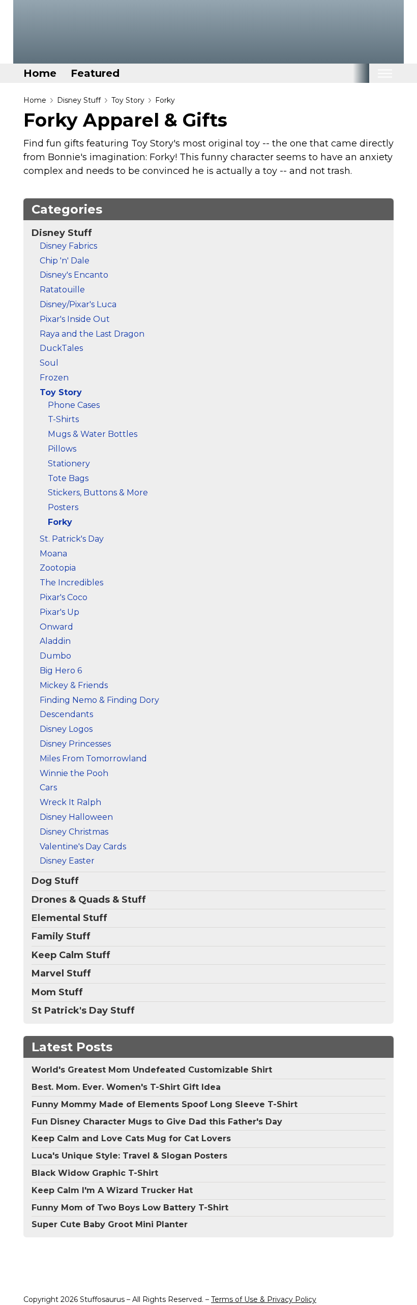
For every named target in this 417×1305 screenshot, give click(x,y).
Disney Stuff (79, 100)
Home (39, 73)
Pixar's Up (59, 612)
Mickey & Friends (74, 685)
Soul (49, 363)
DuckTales (61, 348)
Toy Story (127, 100)
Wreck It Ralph (70, 802)
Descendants (66, 714)
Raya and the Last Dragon (92, 334)
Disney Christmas (74, 832)
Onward (56, 627)
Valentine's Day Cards (83, 846)
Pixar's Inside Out (75, 319)
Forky (165, 100)
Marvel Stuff (61, 973)
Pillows (62, 449)
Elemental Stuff (69, 918)
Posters (63, 507)
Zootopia (58, 568)
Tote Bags (68, 478)
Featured (95, 73)
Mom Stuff (57, 992)
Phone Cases (74, 405)
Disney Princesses (75, 744)
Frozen (54, 377)
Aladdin (55, 641)
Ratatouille (62, 289)
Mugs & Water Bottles (92, 434)
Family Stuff (61, 936)
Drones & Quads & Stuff (89, 899)
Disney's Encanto (74, 275)
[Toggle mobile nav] (385, 73)
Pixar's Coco (63, 597)
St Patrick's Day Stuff (83, 1010)
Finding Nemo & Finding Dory (99, 700)
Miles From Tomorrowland (93, 758)
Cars (48, 787)
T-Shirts (63, 419)
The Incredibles (71, 582)
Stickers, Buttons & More (98, 492)
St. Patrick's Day (72, 539)
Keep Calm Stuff (71, 955)
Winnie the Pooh (74, 773)
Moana (53, 553)
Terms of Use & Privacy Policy (263, 1299)
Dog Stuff (55, 880)
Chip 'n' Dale (65, 260)
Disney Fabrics (68, 246)
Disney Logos (66, 729)
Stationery (69, 463)
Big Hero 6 (61, 670)
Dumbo (55, 656)
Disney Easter (67, 861)
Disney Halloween (76, 817)
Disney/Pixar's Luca (78, 304)
